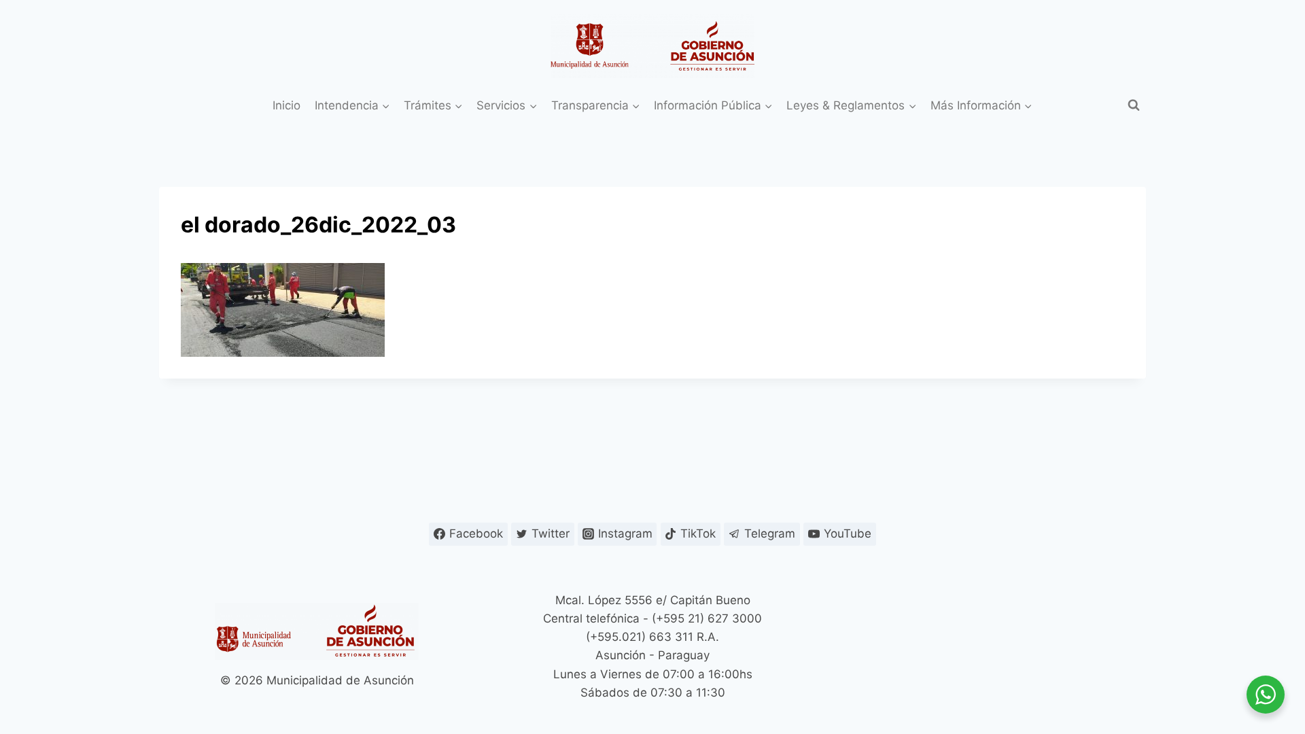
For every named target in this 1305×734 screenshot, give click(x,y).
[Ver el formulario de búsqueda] (1133, 105)
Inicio (286, 105)
